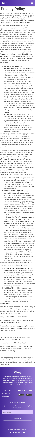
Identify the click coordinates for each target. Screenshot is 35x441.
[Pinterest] (21, 432)
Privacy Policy (5, 396)
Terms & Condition (6, 394)
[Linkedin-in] (16, 432)
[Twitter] (13, 432)
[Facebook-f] (11, 432)
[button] (32, 3)
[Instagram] (19, 432)
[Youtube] (24, 432)
